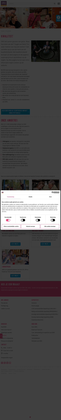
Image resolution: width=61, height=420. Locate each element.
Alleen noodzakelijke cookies (11, 226)
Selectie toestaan (30, 226)
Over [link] (50, 196)
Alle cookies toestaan (49, 226)
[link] (52, 192)
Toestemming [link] (10, 196)
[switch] (23, 220)
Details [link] (30, 196)
